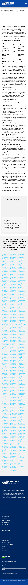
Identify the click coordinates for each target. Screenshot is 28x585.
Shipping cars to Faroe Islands (13, 380)
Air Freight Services (5, 512)
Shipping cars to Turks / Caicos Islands (21, 336)
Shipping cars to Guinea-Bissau (13, 422)
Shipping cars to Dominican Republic (5, 406)
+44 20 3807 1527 (5, 571)
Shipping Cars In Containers (7, 536)
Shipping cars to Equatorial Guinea (13, 367)
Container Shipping (5, 509)
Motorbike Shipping (5, 522)
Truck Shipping (4, 518)
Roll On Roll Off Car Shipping (7, 544)
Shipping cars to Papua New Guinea (13, 273)
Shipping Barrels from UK (6, 524)
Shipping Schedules (5, 540)
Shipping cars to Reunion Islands (13, 297)
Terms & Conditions (5, 550)
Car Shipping (4, 507)
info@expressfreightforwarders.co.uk (11, 573)
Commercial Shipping (6, 516)
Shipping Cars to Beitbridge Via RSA (21, 452)
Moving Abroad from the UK (7, 520)
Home (3, 533)
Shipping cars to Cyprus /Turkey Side (5, 385)
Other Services (5, 514)
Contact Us (4, 546)
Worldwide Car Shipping (6, 538)
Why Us (3, 548)
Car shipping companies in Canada (21, 462)
